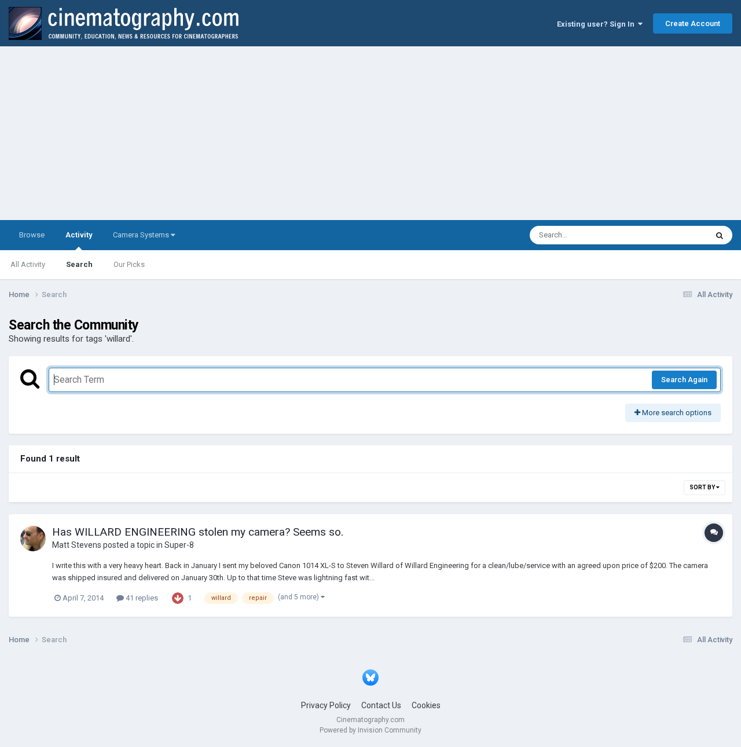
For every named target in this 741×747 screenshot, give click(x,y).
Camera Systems (142, 234)
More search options (675, 412)
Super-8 (179, 545)
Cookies (426, 705)
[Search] (719, 235)
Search (79, 264)
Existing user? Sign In (597, 24)
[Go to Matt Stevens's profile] (33, 538)
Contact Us (381, 705)
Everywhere (672, 235)
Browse (32, 234)
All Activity (27, 264)
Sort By (702, 487)
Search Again (684, 379)
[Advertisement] (370, 133)
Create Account (692, 23)
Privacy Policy (326, 705)
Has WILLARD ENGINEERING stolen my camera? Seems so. (197, 532)
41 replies (141, 598)
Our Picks (129, 264)
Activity (78, 234)
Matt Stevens (76, 545)
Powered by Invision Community (370, 730)
